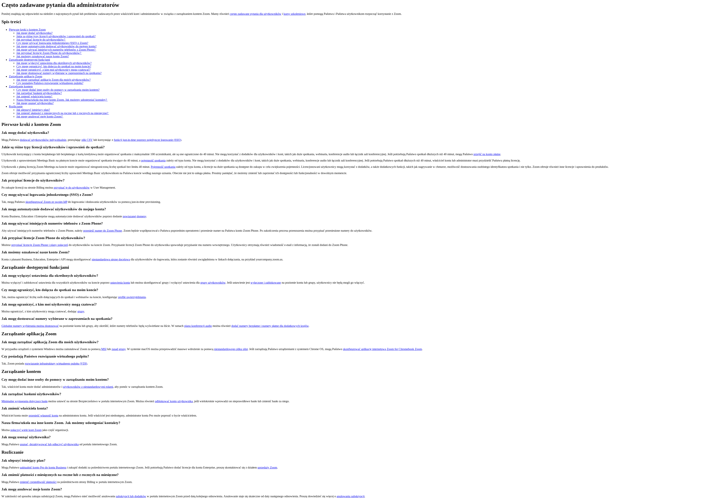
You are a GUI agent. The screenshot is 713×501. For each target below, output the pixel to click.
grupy (80, 311)
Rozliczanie (16, 106)
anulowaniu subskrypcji (350, 496)
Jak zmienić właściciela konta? (34, 96)
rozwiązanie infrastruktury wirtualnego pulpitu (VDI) (56, 363)
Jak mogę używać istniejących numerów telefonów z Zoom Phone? (56, 49)
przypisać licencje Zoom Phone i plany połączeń (39, 245)
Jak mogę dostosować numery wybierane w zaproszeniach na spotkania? (59, 73)
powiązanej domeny (134, 216)
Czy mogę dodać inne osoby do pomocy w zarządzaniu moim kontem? (58, 89)
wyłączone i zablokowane (265, 282)
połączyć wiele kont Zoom (26, 430)
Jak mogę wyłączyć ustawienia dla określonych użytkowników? (54, 63)
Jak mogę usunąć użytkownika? (35, 103)
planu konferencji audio (198, 325)
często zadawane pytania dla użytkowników (255, 13)
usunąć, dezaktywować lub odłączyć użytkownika (49, 444)
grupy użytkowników (212, 282)
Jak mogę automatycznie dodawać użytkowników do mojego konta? (56, 46)
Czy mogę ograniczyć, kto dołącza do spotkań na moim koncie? (53, 66)
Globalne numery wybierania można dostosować (30, 325)
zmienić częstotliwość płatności (38, 482)
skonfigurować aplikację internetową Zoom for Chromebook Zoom (382, 349)
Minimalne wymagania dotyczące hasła (24, 401)
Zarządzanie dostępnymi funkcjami (29, 59)
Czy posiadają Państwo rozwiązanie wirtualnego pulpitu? (49, 83)
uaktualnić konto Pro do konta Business (43, 467)
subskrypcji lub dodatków (131, 496)
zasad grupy (119, 349)
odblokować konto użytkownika (174, 401)
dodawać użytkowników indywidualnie (43, 139)
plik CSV (87, 139)
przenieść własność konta (43, 415)
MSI (103, 349)
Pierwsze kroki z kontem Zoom (27, 29)
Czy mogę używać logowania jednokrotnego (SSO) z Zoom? (52, 43)
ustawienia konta (120, 282)
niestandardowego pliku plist (231, 349)
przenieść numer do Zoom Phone (102, 230)
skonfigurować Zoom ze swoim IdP (46, 201)
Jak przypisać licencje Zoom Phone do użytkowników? (49, 53)
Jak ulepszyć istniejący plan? (33, 109)
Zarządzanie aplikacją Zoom (25, 76)
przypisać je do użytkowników (72, 187)
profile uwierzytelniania (132, 297)
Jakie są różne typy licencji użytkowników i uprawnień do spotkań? (56, 36)
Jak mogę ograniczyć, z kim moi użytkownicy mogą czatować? (53, 69)
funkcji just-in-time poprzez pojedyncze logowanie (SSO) (147, 139)
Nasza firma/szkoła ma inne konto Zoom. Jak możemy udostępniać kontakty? (62, 99)
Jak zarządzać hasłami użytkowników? (39, 93)
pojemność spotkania (153, 160)
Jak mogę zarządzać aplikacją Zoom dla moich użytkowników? (53, 79)
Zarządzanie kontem (21, 86)
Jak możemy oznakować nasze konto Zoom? (42, 56)
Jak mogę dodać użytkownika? (34, 33)
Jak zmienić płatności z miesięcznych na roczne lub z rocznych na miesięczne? (62, 113)
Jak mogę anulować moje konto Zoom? (39, 116)
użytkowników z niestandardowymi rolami (88, 386)
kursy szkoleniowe (294, 13)
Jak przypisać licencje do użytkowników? (41, 39)
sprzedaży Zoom (267, 467)
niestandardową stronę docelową (111, 259)
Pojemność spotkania (163, 166)
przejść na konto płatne (486, 154)
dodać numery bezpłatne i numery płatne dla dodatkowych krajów (270, 325)
